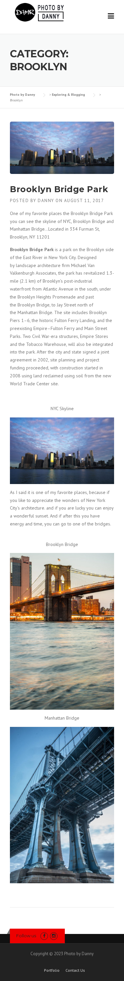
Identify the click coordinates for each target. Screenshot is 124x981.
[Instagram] (54, 936)
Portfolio (52, 970)
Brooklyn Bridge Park (59, 189)
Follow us (26, 935)
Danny (46, 200)
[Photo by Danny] (38, 12)
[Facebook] (44, 936)
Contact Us (75, 970)
